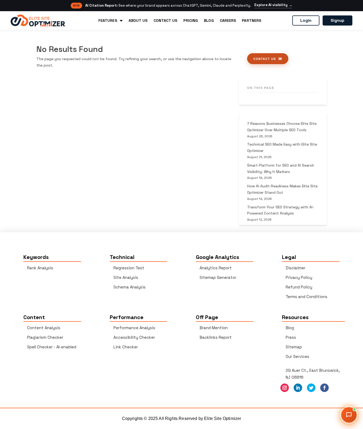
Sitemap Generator (218, 277)
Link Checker (125, 346)
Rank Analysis (40, 267)
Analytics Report (216, 267)
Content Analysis (43, 327)
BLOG (209, 20)
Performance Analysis (134, 327)
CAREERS (228, 20)
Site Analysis (125, 277)
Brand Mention (214, 327)
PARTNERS (251, 20)
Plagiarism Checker (45, 337)
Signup (337, 20)
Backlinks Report (216, 337)
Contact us (264, 59)
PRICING (190, 20)
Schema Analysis (129, 287)
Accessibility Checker (134, 337)
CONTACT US (166, 20)
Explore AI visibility (273, 5)
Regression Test (128, 267)
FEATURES (107, 20)
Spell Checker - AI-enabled (51, 346)
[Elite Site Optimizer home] (38, 20)
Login (305, 20)
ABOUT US (138, 20)
